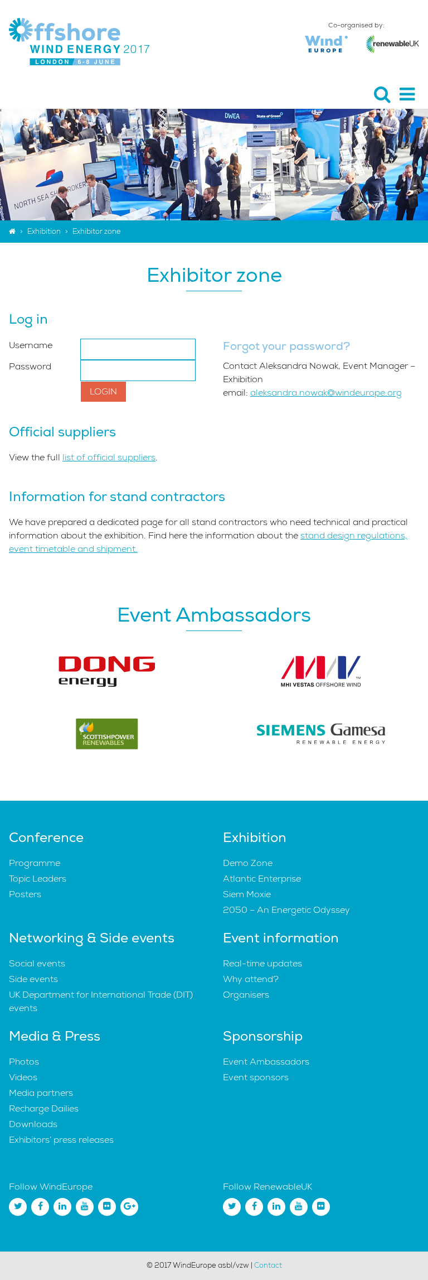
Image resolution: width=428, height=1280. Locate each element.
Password (30, 366)
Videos (23, 1077)
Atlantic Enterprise (262, 878)
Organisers (246, 994)
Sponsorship (263, 1036)
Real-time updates (262, 963)
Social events (37, 963)
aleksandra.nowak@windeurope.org (326, 392)
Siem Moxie (247, 894)
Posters (25, 894)
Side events (33, 979)
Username (30, 345)
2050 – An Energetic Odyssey (286, 910)
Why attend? (251, 979)
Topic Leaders (37, 878)
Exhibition (44, 231)
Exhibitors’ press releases (61, 1140)
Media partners (41, 1093)
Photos (24, 1061)
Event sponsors (256, 1077)
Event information (281, 938)
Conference (46, 837)
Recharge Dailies (44, 1108)
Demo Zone (248, 863)
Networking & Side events (91, 938)
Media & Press (54, 1036)
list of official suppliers (108, 457)
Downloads (33, 1124)
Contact (268, 1265)
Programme (34, 863)
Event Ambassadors (266, 1061)
